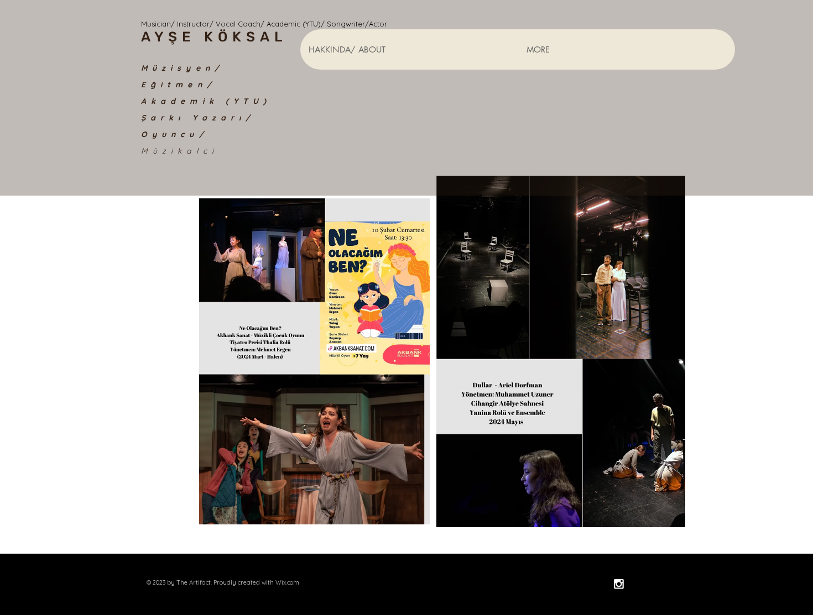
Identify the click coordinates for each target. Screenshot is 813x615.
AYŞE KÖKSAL (214, 37)
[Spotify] (640, 584)
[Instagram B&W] (618, 584)
